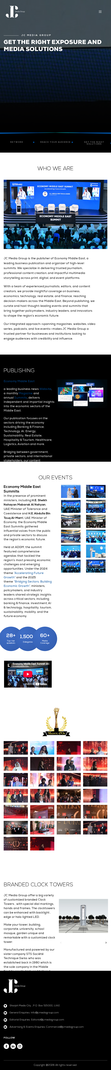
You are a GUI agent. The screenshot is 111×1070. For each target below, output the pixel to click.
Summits (20, 398)
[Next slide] (106, 942)
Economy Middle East (19, 381)
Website (45, 389)
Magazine (26, 393)
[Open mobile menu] (100, 12)
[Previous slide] (61, 942)
